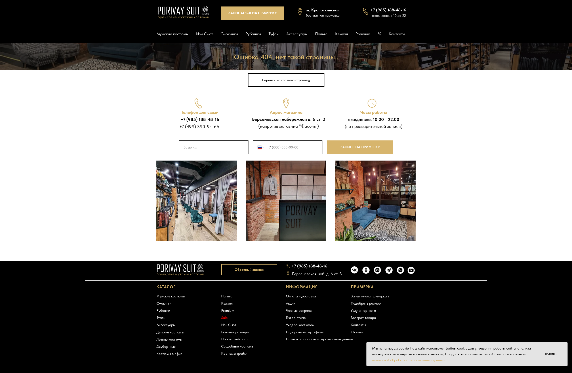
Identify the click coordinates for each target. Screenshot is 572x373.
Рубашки (253, 34)
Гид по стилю (296, 318)
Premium (362, 34)
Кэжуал (341, 34)
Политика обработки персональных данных (319, 339)
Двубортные (166, 346)
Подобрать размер (366, 303)
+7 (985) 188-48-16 (309, 266)
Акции (290, 303)
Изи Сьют (204, 34)
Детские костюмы (170, 332)
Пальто (321, 34)
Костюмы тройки (234, 353)
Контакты (397, 34)
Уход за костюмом (300, 325)
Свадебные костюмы (237, 346)
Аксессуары (296, 34)
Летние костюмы (169, 339)
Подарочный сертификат (305, 332)
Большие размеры (235, 332)
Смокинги (229, 34)
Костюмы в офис (169, 354)
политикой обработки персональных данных (408, 360)
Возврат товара (363, 318)
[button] (252, 13)
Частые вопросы (299, 310)
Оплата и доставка (301, 296)
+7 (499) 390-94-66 (199, 126)
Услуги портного (363, 310)
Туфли (274, 34)
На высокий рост (234, 339)
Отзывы (357, 332)
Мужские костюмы (172, 34)
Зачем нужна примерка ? (370, 296)
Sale (224, 318)
